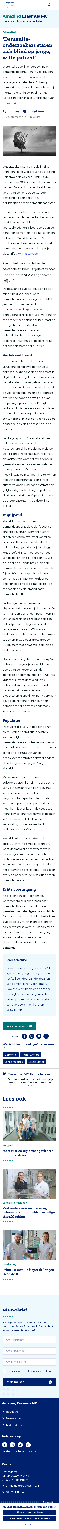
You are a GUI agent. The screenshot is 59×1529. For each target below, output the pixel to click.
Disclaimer (19, 1451)
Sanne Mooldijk (14, 1061)
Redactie (12, 1411)
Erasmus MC (14, 1424)
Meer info (29, 1524)
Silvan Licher (36, 1061)
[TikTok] (20, 1444)
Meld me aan (15, 1382)
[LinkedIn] (46, 1036)
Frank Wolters (30, 1054)
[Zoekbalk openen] (49, 5)
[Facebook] (24, 1036)
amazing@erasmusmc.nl (22, 1485)
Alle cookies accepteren (30, 1512)
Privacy (32, 1451)
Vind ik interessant (17, 1026)
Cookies (6, 1451)
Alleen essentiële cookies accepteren (30, 1518)
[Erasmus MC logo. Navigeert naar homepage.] (10, 5)
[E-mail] (38, 1036)
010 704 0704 (15, 1492)
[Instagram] (31, 1036)
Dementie (11, 1054)
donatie (31, 1085)
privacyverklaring (42, 1371)
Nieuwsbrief (14, 1418)
